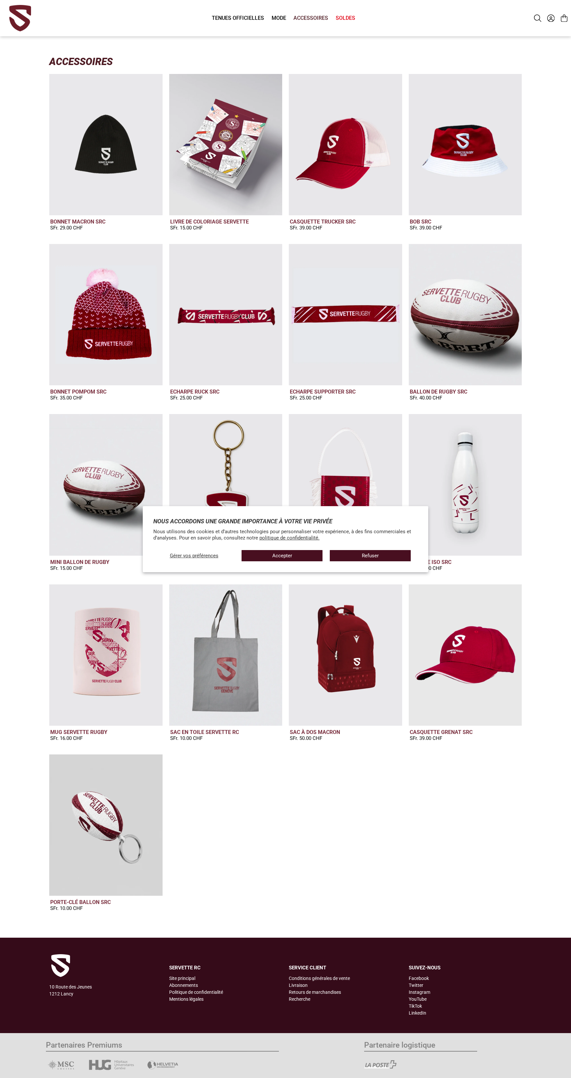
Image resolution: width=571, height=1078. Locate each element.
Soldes (345, 18)
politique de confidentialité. (289, 538)
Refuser (370, 556)
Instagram (419, 992)
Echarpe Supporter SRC (323, 392)
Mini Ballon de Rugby (79, 562)
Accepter (282, 556)
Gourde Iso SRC (430, 562)
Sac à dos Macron (315, 732)
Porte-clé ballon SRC (80, 902)
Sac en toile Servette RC (204, 732)
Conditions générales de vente (319, 978)
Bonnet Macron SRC (77, 222)
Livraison (298, 985)
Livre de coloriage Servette (209, 222)
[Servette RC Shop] (20, 18)
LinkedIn (417, 1013)
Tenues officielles (238, 18)
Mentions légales (186, 999)
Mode (279, 18)
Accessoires (310, 18)
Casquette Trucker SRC (323, 222)
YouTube (418, 999)
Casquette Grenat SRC (441, 732)
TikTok (415, 1006)
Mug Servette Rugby (78, 732)
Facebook (419, 978)
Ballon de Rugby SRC (438, 392)
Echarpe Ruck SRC (194, 392)
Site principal (182, 978)
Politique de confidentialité (196, 992)
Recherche (299, 999)
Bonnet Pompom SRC (78, 392)
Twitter (416, 985)
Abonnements (183, 985)
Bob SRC (420, 222)
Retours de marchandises (315, 992)
